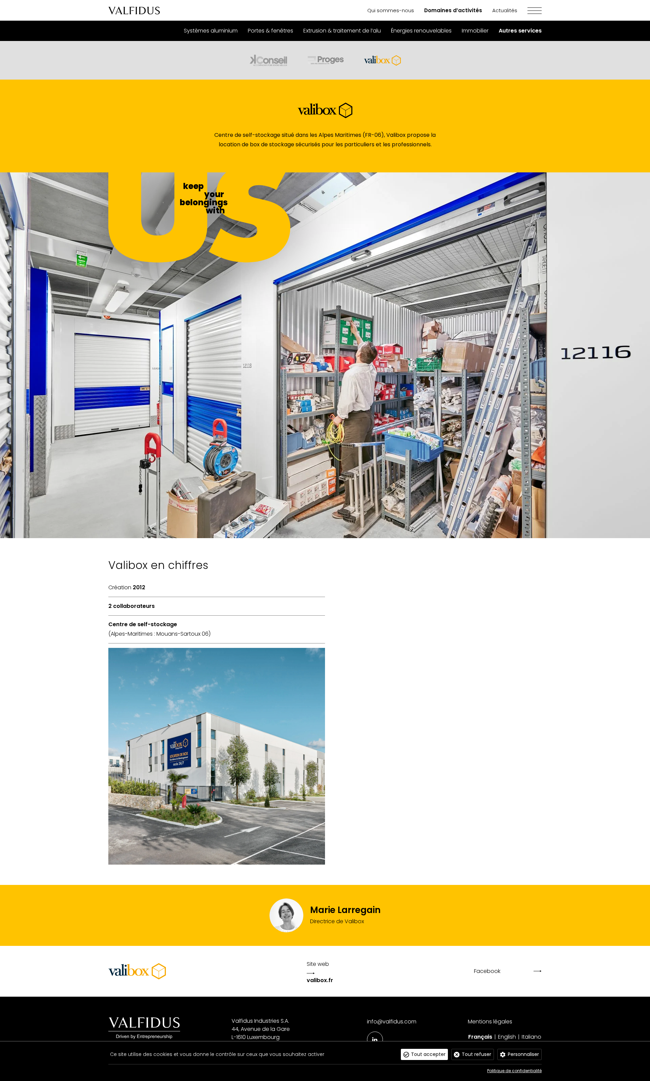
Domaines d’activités (453, 10)
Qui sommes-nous (390, 10)
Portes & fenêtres (270, 31)
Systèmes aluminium (211, 31)
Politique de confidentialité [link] (514, 1071)
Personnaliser (523, 1054)
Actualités (504, 10)
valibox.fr (320, 980)
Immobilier (475, 31)
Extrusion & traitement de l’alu (342, 31)
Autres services (520, 31)
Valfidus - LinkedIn (375, 1039)
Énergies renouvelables (421, 31)
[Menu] (529, 10)
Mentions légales (490, 1021)
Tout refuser (476, 1054)
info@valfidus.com (391, 1021)
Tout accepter (428, 1054)
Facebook (487, 971)
